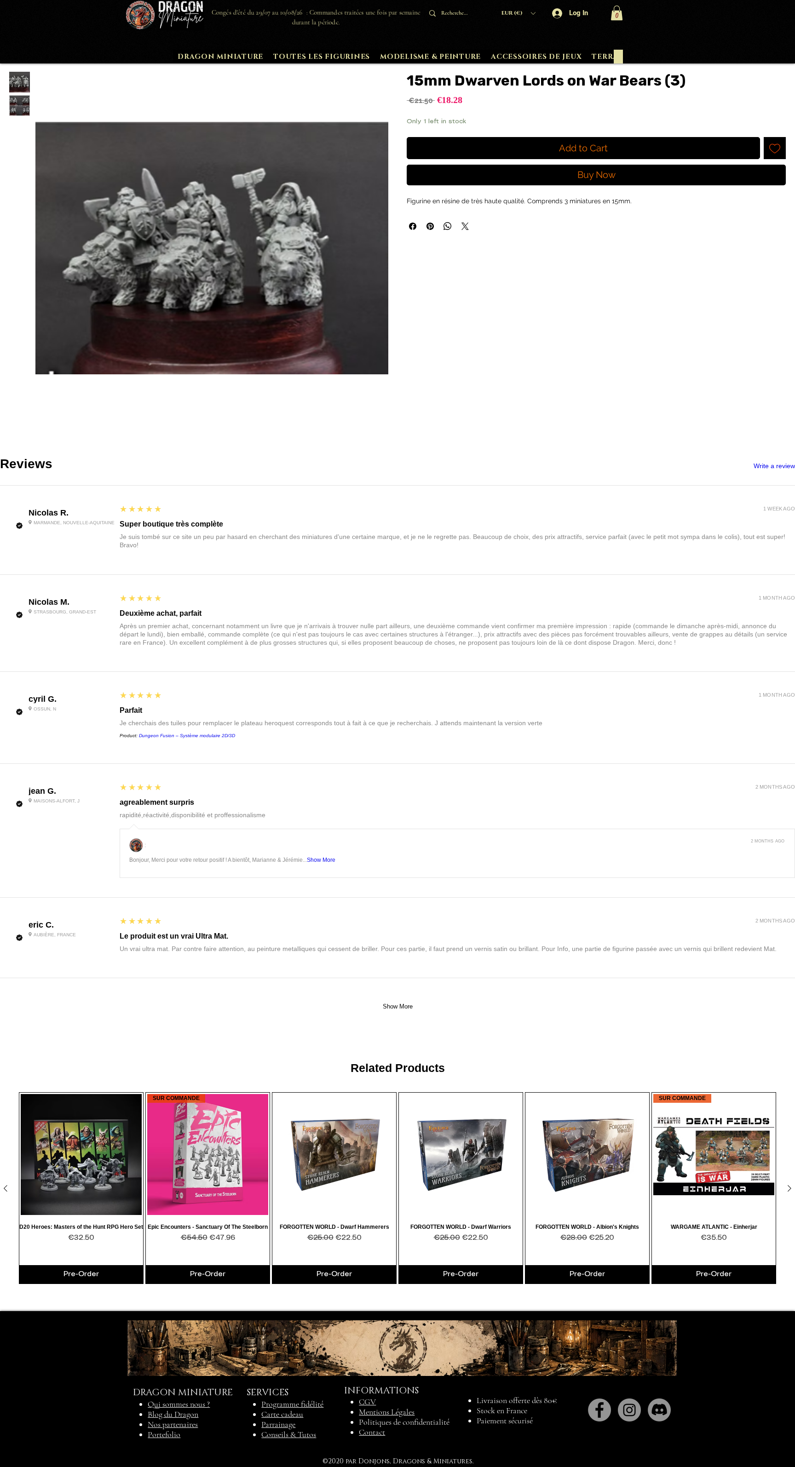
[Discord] (659, 1409)
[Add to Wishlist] (775, 148)
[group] (397, 1188)
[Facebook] (599, 1409)
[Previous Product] (5, 1188)
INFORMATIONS (381, 1391)
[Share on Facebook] (412, 226)
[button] (518, 13)
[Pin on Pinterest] (430, 226)
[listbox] (518, 13)
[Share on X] (465, 226)
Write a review (774, 466)
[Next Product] (789, 1188)
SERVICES (267, 1392)
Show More (321, 860)
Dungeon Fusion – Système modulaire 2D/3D (187, 735)
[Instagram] (629, 1409)
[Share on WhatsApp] (447, 226)
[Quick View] (81, 1154)
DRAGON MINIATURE (183, 1392)
